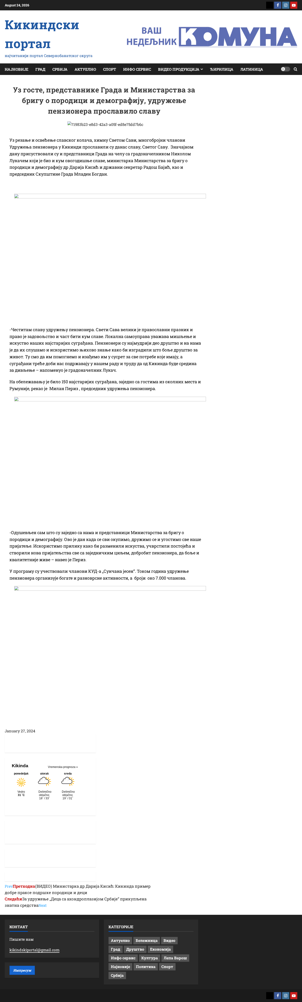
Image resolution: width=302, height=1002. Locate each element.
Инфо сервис (137, 69)
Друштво (135, 949)
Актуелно (85, 69)
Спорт (109, 69)
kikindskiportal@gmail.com (34, 949)
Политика (145, 966)
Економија (160, 949)
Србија (59, 69)
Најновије (16, 69)
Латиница (251, 69)
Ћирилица (221, 69)
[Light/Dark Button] (285, 69)
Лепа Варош (175, 957)
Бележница (147, 940)
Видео (169, 940)
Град (40, 69)
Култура (149, 957)
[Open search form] (295, 69)
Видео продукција (178, 69)
